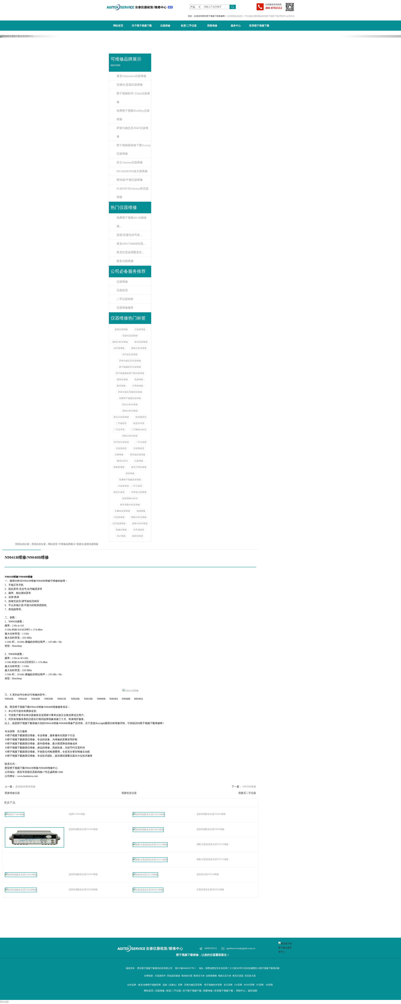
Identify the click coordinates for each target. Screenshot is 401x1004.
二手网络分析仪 (138, 429)
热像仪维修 (121, 530)
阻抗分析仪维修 (130, 404)
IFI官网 (259, 985)
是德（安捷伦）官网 (172, 985)
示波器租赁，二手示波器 (130, 486)
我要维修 (257, 16)
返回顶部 (252, 990)
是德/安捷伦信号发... (129, 234)
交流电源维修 (119, 523)
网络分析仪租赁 (130, 436)
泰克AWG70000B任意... (131, 243)
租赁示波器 (119, 492)
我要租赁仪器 (129, 793)
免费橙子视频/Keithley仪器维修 (133, 115)
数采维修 (121, 386)
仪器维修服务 (125, 307)
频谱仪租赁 (137, 536)
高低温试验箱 (173, 976)
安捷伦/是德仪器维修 (130, 84)
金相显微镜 (211, 976)
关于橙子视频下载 (142, 25)
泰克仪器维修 (141, 342)
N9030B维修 (249, 786)
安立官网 (228, 985)
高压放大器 (250, 976)
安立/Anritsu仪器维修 (130, 162)
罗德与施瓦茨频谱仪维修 (130, 392)
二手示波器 (140, 442)
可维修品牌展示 (67, 544)
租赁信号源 (138, 423)
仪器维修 (165, 25)
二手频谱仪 (121, 423)
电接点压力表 (224, 976)
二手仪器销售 (125, 299)
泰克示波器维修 (121, 417)
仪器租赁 (122, 290)
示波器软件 (160, 976)
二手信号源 (119, 429)
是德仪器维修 (121, 329)
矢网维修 (119, 454)
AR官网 (269, 985)
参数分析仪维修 (140, 523)
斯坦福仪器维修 (137, 454)
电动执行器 (186, 976)
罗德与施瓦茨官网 (193, 985)
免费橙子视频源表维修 (130, 480)
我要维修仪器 (12, 793)
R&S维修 (121, 536)
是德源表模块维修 (25, 786)
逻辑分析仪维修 (130, 411)
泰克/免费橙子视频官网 (149, 985)
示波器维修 (139, 329)
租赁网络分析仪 (130, 498)
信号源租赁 (138, 530)
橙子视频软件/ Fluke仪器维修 (133, 98)
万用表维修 (137, 386)
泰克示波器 (237, 976)
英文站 (291, 16)
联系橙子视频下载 (270, 16)
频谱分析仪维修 (120, 342)
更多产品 (9, 802)
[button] (30, 36)
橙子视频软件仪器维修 (130, 367)
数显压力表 (199, 976)
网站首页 (118, 25)
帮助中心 (283, 16)
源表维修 (130, 473)
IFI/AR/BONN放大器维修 (132, 171)
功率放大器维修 (138, 492)
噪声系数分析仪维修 (130, 505)
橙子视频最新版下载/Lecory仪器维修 (134, 149)
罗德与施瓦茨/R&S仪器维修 (132, 132)
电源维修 (138, 379)
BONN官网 (249, 985)
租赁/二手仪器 (244, 16)
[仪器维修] (232, 16)
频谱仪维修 (122, 379)
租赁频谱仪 (140, 417)
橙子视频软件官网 (213, 985)
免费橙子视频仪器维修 (130, 398)
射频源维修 (119, 467)
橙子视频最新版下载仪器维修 (130, 373)
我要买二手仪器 (247, 793)
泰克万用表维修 (138, 467)
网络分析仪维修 (138, 348)
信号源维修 (119, 348)
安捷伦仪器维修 (130, 336)
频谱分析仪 (122, 461)
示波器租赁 (121, 448)
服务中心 (236, 25)
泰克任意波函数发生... (130, 252)
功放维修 (138, 461)
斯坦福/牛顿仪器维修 (130, 179)
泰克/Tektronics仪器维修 (131, 76)
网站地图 (4, 1002)
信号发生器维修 (130, 354)
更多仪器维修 (125, 261)
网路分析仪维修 (138, 517)
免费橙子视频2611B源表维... (132, 222)
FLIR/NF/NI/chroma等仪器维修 (132, 193)
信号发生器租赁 (121, 442)
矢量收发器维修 (122, 511)
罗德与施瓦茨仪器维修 (130, 361)
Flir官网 (238, 985)
